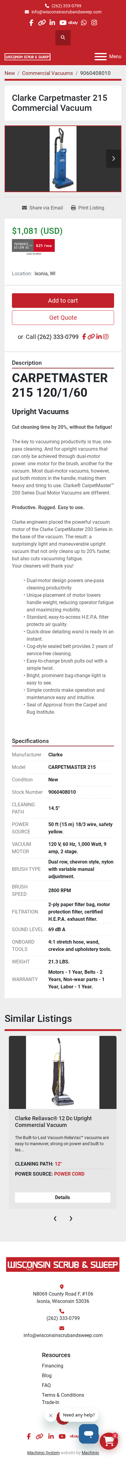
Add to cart (63, 300)
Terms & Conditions (63, 1395)
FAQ (46, 1385)
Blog (47, 1375)
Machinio (90, 1452)
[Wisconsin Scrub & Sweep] (63, 1264)
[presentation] (55, 1218)
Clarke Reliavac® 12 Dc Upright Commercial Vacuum (53, 1121)
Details (62, 1197)
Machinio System (43, 1452)
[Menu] (100, 56)
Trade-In (50, 1402)
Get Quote (63, 317)
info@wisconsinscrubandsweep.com (66, 11)
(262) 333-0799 (66, 5)
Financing (52, 1366)
